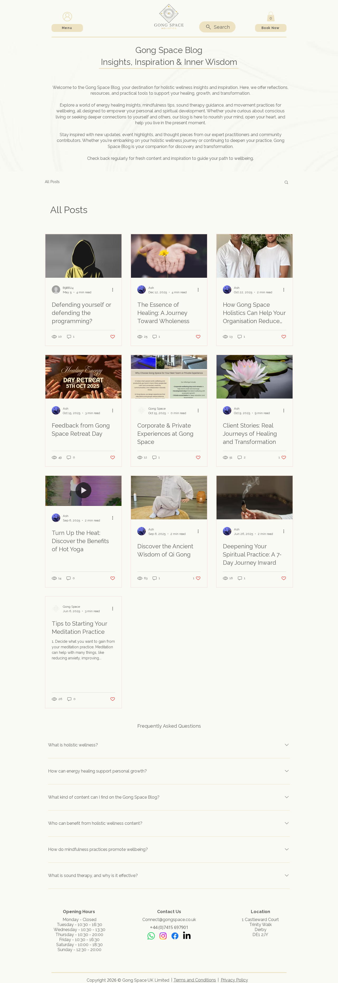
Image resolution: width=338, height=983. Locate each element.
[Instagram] (163, 936)
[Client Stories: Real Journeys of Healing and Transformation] (255, 377)
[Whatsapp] (151, 936)
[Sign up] (67, 16)
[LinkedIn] (186, 936)
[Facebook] (175, 936)
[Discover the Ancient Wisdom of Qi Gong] (169, 497)
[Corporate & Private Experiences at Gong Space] (169, 377)
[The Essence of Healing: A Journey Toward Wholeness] (169, 256)
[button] (271, 16)
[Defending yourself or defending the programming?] (83, 256)
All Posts (52, 182)
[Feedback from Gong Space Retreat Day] (83, 377)
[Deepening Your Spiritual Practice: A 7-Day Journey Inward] (255, 497)
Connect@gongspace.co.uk (169, 919)
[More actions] (114, 289)
